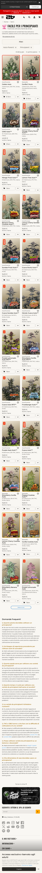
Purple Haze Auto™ (9, 450)
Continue (35, 7)
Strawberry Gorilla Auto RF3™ (29, 359)
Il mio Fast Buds (9, 839)
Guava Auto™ (27, 450)
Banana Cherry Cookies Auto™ (8, 223)
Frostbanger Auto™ (29, 405)
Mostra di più (21, 607)
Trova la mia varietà (27, 799)
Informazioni (7, 843)
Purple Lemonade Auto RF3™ (9, 359)
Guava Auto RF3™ (9, 405)
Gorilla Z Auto (27, 84)
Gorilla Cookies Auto (30, 542)
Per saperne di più (9, 36)
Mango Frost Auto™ (10, 177)
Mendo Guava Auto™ (30, 313)
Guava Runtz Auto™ (30, 267)
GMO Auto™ (7, 131)
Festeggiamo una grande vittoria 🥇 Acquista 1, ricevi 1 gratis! (21, 11)
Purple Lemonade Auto (29, 588)
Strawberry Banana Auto (9, 588)
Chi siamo (6, 848)
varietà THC (34, 734)
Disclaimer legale (27, 865)
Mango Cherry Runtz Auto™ (30, 131)
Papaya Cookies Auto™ (28, 496)
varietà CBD (8, 737)
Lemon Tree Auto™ (29, 177)
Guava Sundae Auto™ (10, 313)
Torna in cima (20, 784)
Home (6, 22)
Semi (12, 22)
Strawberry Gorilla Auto (9, 496)
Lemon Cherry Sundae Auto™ (30, 223)
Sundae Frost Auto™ (10, 267)
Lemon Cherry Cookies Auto (11, 542)
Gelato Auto (6, 84)
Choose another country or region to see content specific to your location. (19, 2)
